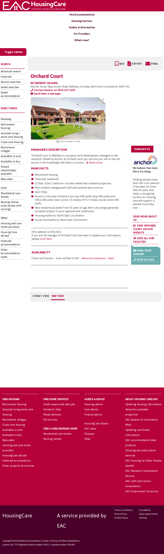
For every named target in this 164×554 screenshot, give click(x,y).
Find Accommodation (82, 14)
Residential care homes (57, 433)
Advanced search (11, 71)
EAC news (90, 428)
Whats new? (81, 40)
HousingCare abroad (14, 455)
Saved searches (10, 87)
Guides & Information (82, 27)
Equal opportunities (148, 514)
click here (46, 238)
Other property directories (18, 465)
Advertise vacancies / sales (98, 258)
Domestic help (52, 409)
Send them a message (46, 93)
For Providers (82, 33)
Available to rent (11, 156)
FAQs (87, 438)
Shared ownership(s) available (8, 170)
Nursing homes (52, 438)
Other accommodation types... (10, 253)
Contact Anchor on (54, 90)
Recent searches (10, 81)
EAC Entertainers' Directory (141, 491)
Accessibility (145, 510)
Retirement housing (14, 404)
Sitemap (143, 518)
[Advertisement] (135, 117)
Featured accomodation (16, 460)
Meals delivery (52, 414)
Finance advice (93, 414)
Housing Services (82, 21)
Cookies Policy (121, 518)
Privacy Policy (120, 514)
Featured (6, 76)
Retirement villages (14, 419)
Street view (41, 296)
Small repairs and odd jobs (59, 404)
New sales (7, 179)
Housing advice (93, 404)
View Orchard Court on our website (144, 229)
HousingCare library (96, 423)
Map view (58, 296)
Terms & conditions (123, 510)
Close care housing (12, 142)
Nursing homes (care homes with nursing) (11, 206)
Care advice (91, 409)
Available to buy (10, 161)
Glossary (89, 433)
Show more (95, 162)
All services (50, 419)
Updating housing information (143, 404)
